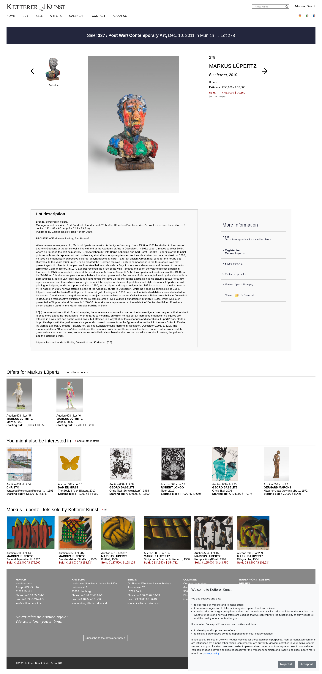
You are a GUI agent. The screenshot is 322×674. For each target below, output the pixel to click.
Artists (56, 15)
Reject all (286, 664)
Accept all (306, 664)
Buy (25, 15)
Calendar (76, 15)
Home (11, 15)
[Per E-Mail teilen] (235, 295)
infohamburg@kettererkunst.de (90, 603)
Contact (98, 15)
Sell (39, 15)
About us (120, 15)
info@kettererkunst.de (29, 603)
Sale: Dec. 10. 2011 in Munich (151, 35)
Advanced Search (305, 6)
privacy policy (211, 653)
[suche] (287, 6)
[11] (264, 71)
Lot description (50, 214)
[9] (33, 71)
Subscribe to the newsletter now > (105, 637)
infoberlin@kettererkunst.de (143, 603)
